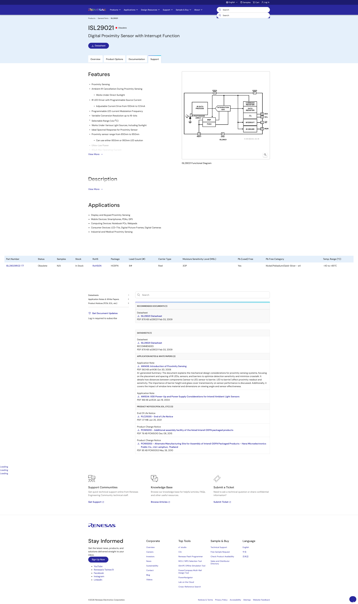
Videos (149, 579)
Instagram (99, 576)
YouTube (98, 566)
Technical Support (219, 547)
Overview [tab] (95, 59)
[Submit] (220, 15)
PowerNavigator (185, 577)
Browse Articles (159, 501)
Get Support (95, 501)
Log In (266, 2)
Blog (148, 575)
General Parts (103, 18)
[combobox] (243, 15)
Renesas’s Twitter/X (104, 569)
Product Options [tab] (114, 59)
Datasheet (100, 45)
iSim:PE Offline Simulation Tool (191, 565)
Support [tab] (154, 59)
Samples (247, 2)
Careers (149, 552)
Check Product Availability (222, 556)
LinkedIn (98, 579)
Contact (150, 570)
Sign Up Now (98, 559)
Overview (150, 547)
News (148, 561)
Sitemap (247, 600)
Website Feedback (261, 600)
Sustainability (152, 565)
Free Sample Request (220, 552)
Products (91, 18)
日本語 (246, 556)
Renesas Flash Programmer (190, 556)
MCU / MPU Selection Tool (190, 561)
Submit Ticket (221, 501)
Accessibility (235, 600)
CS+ (180, 552)
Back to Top (354, 601)
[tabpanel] (179, 495)
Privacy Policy (221, 600)
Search (243, 10)
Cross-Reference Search (189, 586)
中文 (245, 552)
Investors (150, 556)
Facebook (99, 573)
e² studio (182, 547)
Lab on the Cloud (186, 582)
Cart (257, 2)
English (246, 547)
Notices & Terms (205, 600)
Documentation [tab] (137, 59)
